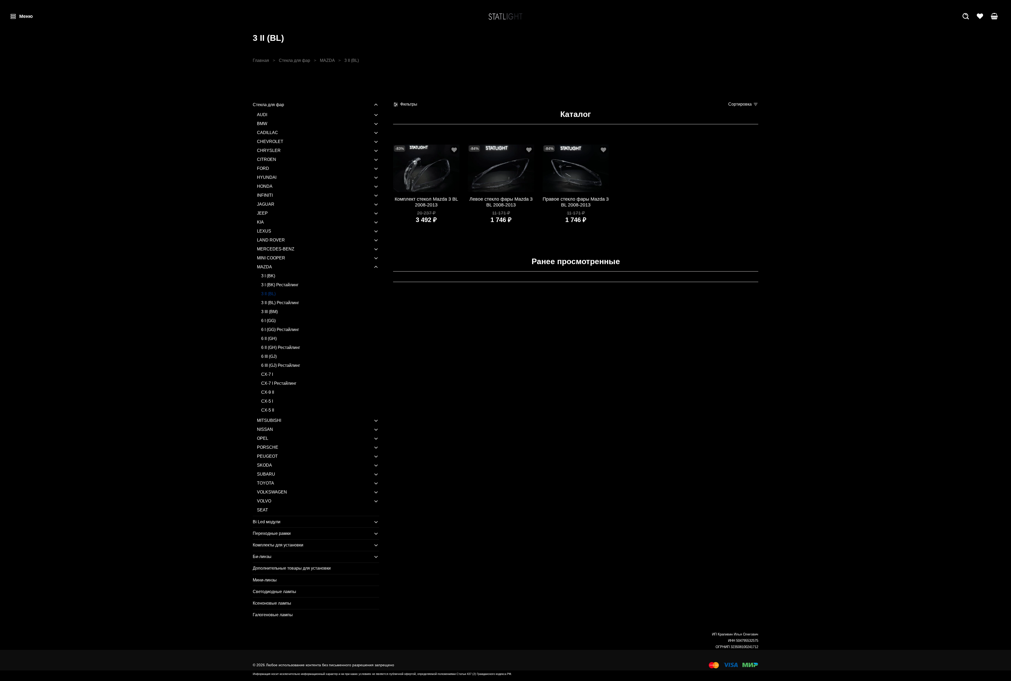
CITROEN (266, 159)
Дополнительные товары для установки (292, 568)
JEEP (262, 213)
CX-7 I (267, 374)
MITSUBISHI (269, 420)
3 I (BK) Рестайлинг (280, 285)
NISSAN (265, 429)
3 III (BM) (269, 311)
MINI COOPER (271, 258)
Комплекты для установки (278, 545)
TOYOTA (265, 483)
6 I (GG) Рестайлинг (280, 329)
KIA (260, 222)
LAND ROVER (271, 240)
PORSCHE (267, 447)
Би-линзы (262, 556)
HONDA (264, 186)
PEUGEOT (267, 456)
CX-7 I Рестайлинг (278, 383)
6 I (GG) (268, 320)
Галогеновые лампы (273, 615)
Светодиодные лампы (274, 591)
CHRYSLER (269, 150)
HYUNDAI (266, 177)
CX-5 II (267, 410)
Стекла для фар (294, 60)
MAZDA (327, 60)
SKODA (264, 465)
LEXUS (264, 231)
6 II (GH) (269, 338)
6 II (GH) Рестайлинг (280, 347)
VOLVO (264, 501)
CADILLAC (267, 132)
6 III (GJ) (269, 356)
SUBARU (266, 474)
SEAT (262, 510)
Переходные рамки (272, 533)
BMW (262, 123)
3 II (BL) (268, 294)
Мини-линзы (265, 580)
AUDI (262, 114)
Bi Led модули (266, 522)
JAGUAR (265, 204)
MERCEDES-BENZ (275, 249)
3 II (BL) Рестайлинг (280, 302)
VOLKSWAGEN (272, 492)
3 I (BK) (268, 276)
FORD (263, 168)
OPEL (262, 438)
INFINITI (265, 195)
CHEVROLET (270, 141)
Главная (261, 60)
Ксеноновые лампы (272, 603)
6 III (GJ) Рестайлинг (280, 365)
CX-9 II (267, 392)
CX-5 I (267, 401)
